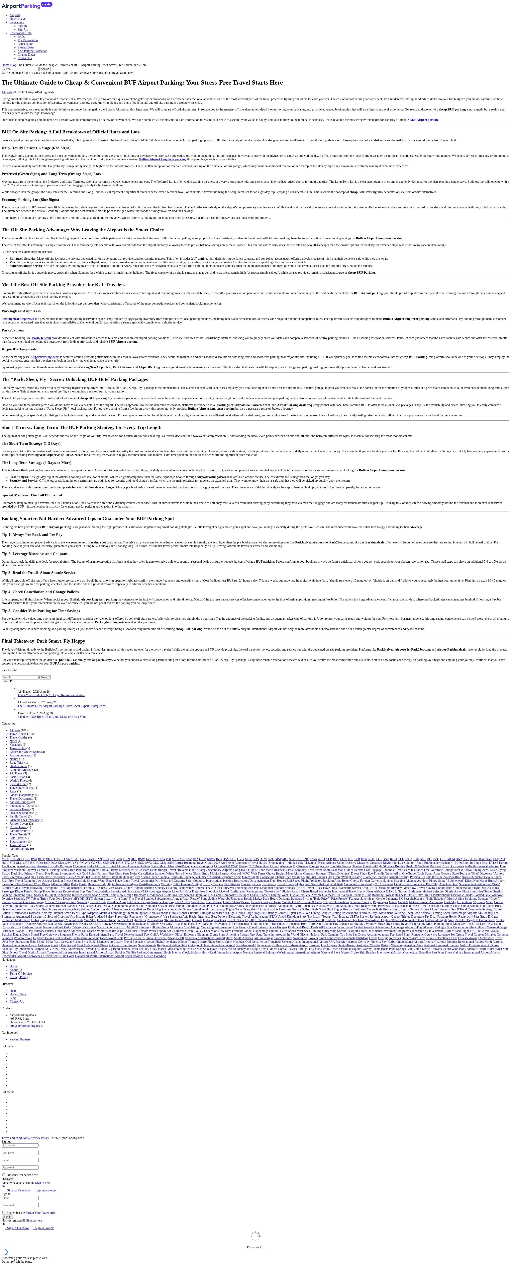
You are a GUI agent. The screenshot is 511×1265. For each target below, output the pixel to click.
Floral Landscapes (330, 938)
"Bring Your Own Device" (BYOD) (62, 898)
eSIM (170, 862)
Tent (141, 948)
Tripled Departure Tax (415, 916)
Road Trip (119, 927)
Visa (72, 916)
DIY (33, 877)
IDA (195, 859)
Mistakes (490, 934)
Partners (102, 873)
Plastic (83, 884)
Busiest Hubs (53, 931)
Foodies (469, 927)
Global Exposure (185, 934)
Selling (212, 898)
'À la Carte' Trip (124, 898)
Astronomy (436, 902)
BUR (119, 859)
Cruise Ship (358, 952)
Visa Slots (90, 920)
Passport (435, 866)
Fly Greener (300, 866)
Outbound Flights (436, 920)
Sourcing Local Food (406, 913)
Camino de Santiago (480, 909)
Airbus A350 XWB (226, 866)
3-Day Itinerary (34, 931)
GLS (163, 862)
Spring (354, 923)
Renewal (259, 952)
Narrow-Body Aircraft (412, 891)
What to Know (489, 945)
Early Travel (115, 934)
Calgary (77, 927)
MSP (278, 859)
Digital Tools (295, 913)
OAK (91, 859)
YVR (180, 938)
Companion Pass (421, 884)
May (12, 941)
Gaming (7, 895)
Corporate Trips (11, 927)
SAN (98, 859)
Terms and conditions (15, 1138)
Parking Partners (20, 1039)
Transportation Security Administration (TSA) (121, 891)
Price (288, 877)
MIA (155, 859)
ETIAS (493, 862)
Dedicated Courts (364, 909)
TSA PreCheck (479, 931)
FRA (332, 941)
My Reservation (28, 40)
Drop (336, 877)
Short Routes (232, 884)
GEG (68, 862)
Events (71, 905)
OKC (408, 859)
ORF (26, 862)
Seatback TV (22, 898)
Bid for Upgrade (133, 887)
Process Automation (280, 905)
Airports (15, 15)
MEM (451, 859)
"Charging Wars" (278, 895)
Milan (489, 902)
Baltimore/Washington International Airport (292, 952)
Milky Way (53, 941)
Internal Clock (181, 952)
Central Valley (194, 931)
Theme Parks (80, 934)
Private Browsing (32, 887)
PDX (416, 859)
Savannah (348, 938)
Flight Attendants (166, 941)
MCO (20, 859)
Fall (141, 905)
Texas (498, 938)
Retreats (262, 927)
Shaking (323, 884)
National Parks (61, 927)
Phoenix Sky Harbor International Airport (396, 941)
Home (5, 65)
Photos (69, 909)
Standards (142, 923)
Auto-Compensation (458, 887)
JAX (149, 859)
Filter (483, 905)
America (243, 923)
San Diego (359, 934)
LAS (298, 859)
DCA (54, 862)
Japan (316, 916)
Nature (14, 759)
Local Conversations (466, 905)
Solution (409, 862)
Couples (479, 934)
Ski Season (89, 931)
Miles (66, 884)
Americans (24, 866)
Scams (64, 870)
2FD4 (113, 862)
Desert (233, 923)
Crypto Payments (387, 898)
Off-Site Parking (136, 952)
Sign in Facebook (17, 1228)
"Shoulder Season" (156, 905)
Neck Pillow (429, 880)
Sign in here (42, 1182)
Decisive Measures (357, 862)
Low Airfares (44, 880)
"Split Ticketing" (436, 898)
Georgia (383, 938)
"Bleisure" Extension (487, 923)
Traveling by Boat (95, 948)
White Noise (174, 873)
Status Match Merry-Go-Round (170, 866)
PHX (49, 859)
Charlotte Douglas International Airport (459, 941)
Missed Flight (460, 931)
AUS (473, 859)
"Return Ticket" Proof (177, 920)
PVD (436, 859)
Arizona (428, 941)
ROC (371, 859)
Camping (333, 934)
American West (413, 945)
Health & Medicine (22, 812)
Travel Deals (275, 920)
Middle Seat (90, 895)
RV (147, 948)
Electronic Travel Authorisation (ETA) (252, 916)
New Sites (224, 931)
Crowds (197, 920)
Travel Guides (18, 737)
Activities (395, 938)
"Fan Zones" (214, 902)
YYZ (91, 862)
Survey (132, 945)
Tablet (35, 898)
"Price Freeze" (339, 898)
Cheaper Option (271, 902)
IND (219, 859)
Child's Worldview (162, 934)
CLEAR (495, 931)
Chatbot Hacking (100, 909)
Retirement (136, 916)
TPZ (127, 862)
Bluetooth (140, 895)
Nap (476, 880)
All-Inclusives (327, 927)
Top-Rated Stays (400, 934)
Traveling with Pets (22, 787)
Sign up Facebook (17, 1190)
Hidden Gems (18, 766)
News (13, 741)
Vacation (19, 870)
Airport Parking (19, 848)
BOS (256, 859)
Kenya (426, 948)
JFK (350, 859)
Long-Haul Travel (481, 891)
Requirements (40, 866)
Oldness (272, 948)
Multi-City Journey (139, 927)
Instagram (57, 909)
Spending (83, 902)
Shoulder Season (340, 866)
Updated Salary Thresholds (111, 916)
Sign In (22, 26)
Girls (170, 948)
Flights (299, 884)
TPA (162, 859)
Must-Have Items (149, 884)
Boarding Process (383, 895)
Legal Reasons (134, 956)
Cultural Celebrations (282, 931)
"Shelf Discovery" (482, 873)
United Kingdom (288, 916)
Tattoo (104, 938)
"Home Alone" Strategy (435, 909)
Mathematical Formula (80, 887)
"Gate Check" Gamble (155, 877)
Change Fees (120, 909)
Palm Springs (397, 948)
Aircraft (274, 866)
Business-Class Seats (108, 887)
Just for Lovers (19, 823)
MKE (5, 859)
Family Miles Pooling (430, 923)
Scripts (274, 909)
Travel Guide (204, 862)
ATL (182, 859)
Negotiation (81, 909)
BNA (459, 859)
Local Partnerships (454, 913)
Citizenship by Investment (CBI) (430, 931)
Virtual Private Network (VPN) (120, 870)
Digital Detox (21, 934)
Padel (202, 905)
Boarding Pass (428, 952)
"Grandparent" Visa (156, 916)
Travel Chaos (235, 920)
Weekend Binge (497, 927)
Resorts (348, 909)
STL (292, 859)
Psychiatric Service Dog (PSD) (357, 887)
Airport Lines (170, 891)
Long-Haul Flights (244, 870)
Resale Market (253, 898)
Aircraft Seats (50, 956)
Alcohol (224, 891)
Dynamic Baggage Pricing (295, 898)
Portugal (303, 948)
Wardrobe (224, 898)
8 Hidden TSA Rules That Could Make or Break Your (52, 716)
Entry (483, 916)
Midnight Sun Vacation (449, 927)
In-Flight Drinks (234, 913)
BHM (41, 859)
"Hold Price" (321, 898)
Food (466, 862)
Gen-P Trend (459, 909)
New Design (125, 895)
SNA (69, 859)
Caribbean (8, 931)
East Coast (315, 948)
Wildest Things (187, 941)
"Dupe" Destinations (336, 902)
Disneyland (244, 948)
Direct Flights (250, 877)
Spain (154, 902)
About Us (16, 970)
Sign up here (34, 1220)
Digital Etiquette (300, 895)
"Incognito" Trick (54, 887)
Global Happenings (22, 795)
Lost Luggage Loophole (379, 870)
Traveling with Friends (188, 948)
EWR (313, 859)
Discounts (383, 887)
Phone (131, 923)
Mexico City (105, 927)
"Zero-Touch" (302, 905)
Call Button (414, 948)
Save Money (342, 952)
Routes (281, 880)
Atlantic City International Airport (23, 948)
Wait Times (258, 873)
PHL (13, 859)
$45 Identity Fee (488, 913)
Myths (16, 887)
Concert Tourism (55, 905)
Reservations (155, 920)
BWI (34, 859)
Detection (8, 909)
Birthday (396, 887)
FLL (27, 859)
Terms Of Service (21, 973)
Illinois (166, 952)
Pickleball (213, 905)
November (131, 905)
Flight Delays (480, 887)
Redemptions (254, 891)
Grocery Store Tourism (455, 873)
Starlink (498, 891)
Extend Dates (26, 47)
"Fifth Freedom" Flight (187, 884)
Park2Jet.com (41, 338)
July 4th (250, 920)
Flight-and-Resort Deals (303, 927)
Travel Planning (25, 880)
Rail (289, 880)
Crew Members (235, 941)
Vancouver (89, 927)
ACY (48, 948)
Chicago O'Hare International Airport (211, 945)
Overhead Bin (331, 895)
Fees (191, 923)
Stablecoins (417, 898)
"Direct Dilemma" (338, 873)
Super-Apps (432, 873)
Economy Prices (251, 884)
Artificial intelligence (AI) (250, 905)
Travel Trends (18, 834)
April (451, 920)
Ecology (314, 866)
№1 (157, 880)
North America (72, 931)
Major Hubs (487, 880)
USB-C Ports (258, 895)
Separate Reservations (65, 891)
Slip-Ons (85, 891)
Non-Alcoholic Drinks (163, 913)
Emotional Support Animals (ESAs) (282, 887)
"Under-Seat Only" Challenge (168, 923)
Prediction (168, 909)
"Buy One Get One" (445, 884)
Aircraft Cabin (107, 895)
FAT (76, 859)
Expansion (210, 931)
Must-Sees (303, 931)
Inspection (405, 905)
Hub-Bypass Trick (214, 920)
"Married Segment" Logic (224, 877)
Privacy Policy (19, 977)
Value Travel (345, 927)
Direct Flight (359, 873)
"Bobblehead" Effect (459, 880)
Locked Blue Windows (488, 895)
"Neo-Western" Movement (211, 923)
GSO (386, 859)
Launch (454, 945)
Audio (167, 895)
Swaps (172, 938)
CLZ (156, 862)
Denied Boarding (155, 956)
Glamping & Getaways (24, 820)
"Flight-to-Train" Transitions (267, 923)
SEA (61, 862)
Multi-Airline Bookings (462, 898)
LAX (83, 859)
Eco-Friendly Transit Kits (34, 873)
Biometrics (8, 916)
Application (9, 866)
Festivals (237, 931)
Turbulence (269, 884)
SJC (112, 859)
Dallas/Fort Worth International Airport (99, 956)
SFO (106, 859)
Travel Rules (18, 748)
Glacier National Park (313, 934)
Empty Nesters (409, 909)
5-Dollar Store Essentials (106, 877)
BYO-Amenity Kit (78, 877)
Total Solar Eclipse (139, 902)
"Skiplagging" (276, 862)
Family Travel (18, 816)
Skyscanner (264, 945)
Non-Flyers (445, 952)
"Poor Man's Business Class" (275, 870)
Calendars (318, 905)
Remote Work (147, 931)
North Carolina (493, 941)
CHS (443, 859)
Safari (447, 948)
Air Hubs (185, 891)
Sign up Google (45, 1190)
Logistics (175, 902)
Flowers (313, 938)
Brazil (229, 938)
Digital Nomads (117, 884)
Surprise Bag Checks (50, 923)
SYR (357, 859)
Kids (379, 909)
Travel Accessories (142, 880)
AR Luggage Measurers (111, 923)
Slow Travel (417, 887)
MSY (248, 859)
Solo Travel (17, 838)
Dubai (35, 920)
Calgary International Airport (471, 952)
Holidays (261, 920)
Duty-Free (198, 891)
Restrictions (241, 880)
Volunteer (201, 877)
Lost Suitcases (63, 938)
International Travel (22, 805)
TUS (56, 859)
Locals (373, 938)
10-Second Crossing (56, 916)
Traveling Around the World (281, 934)
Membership (105, 941)
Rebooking (154, 909)
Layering (171, 887)
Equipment (191, 905)
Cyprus (244, 934)
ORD (202, 859)
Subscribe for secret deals (22, 1175)
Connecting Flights (272, 877)
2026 (217, 862)
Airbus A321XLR (385, 891)
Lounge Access (453, 870)
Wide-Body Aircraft (464, 948)
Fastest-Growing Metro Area (476, 938)
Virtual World (200, 909)
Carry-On (176, 877)
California (178, 931)
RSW (141, 859)
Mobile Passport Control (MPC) (230, 873)
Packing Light (301, 877)
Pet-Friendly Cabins (273, 913)
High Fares (393, 923)
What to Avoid (23, 938)
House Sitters (391, 909)
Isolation (160, 873)
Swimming (300, 938)
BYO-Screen (94, 898)
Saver (363, 898)
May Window (368, 923)
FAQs (21, 36)
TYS (466, 859)
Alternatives (413, 880)
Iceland (163, 902)
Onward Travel (106, 920)
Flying (477, 870)
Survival (228, 887)
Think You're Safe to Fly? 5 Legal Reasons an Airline (51, 695)
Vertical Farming (431, 913)
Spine (441, 880)
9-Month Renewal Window (482, 866)
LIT (62, 859)
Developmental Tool (137, 934)
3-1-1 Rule (336, 884)
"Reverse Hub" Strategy (192, 870)
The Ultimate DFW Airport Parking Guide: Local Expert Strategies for (62, 706)
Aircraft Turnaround (49, 952)
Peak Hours (270, 898)
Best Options (219, 916)
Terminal (314, 945)
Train (273, 880)
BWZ (148, 862)
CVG (240, 859)
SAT (12, 862)
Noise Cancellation (142, 873)
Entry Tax (306, 916)
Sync (328, 905)
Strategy (160, 887)
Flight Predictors (311, 880)
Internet (77, 895)
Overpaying (36, 902)
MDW (211, 859)
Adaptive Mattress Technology (106, 913)
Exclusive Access (143, 941)
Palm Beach (330, 948)
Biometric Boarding (375, 877)
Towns (393, 902)
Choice (270, 873)
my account (17, 22)
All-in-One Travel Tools (409, 873)
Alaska (409, 927)
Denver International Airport (19, 945)
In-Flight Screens (183, 895)
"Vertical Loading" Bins (356, 895)
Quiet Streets (183, 909)
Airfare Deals (148, 870)
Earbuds (447, 905)
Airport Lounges (20, 802)
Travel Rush (408, 923)
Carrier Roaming (185, 862)
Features (354, 898)
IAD (47, 862)
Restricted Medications (16, 920)
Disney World (227, 948)
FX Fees (404, 898)
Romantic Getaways (424, 934)
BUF (336, 859)
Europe (503, 862)
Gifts (406, 887)
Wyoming (397, 945)
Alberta (495, 952)
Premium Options (137, 913)
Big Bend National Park (123, 948)
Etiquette (65, 934)
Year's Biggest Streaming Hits (219, 927)
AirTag (324, 866)
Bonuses (321, 873)
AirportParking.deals (44, 357)
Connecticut (410, 952)
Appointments (74, 920)
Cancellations (137, 909)
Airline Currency (304, 873)
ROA (39, 862)
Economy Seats (304, 870)
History (385, 945)
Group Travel (42, 891)
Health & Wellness (417, 866)
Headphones (155, 895)
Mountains (176, 927)
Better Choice (350, 880)
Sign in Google (43, 1228)
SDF (233, 859)
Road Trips (17, 762)
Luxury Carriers (213, 884)
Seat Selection (435, 891)
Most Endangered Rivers (92, 945)
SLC (19, 862)
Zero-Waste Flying (494, 870)
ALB (329, 859)
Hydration (201, 895)
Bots (498, 905)
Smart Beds (71, 913)
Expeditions (464, 902)
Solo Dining (312, 913)
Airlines (331, 862)
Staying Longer (435, 887)
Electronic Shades (462, 895)
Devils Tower (346, 945)
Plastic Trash (10, 873)
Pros (263, 948)
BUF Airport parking (424, 119)
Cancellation (25, 43)
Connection (242, 862)
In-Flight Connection (58, 895)
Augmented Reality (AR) (80, 923)
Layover (31, 870)
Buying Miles (284, 873)
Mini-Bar (218, 913)
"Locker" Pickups (56, 902)
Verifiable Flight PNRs (131, 920)
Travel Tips (330, 887)
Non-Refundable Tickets (477, 877)
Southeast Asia (179, 916)
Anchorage (397, 927)
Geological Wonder (368, 945)
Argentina (232, 934)
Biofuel (6, 887)
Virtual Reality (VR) (364, 905)
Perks (74, 884)
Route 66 (330, 920)
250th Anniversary (296, 920)
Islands (19, 931)
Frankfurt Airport (346, 941)
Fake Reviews (24, 909)
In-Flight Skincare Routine (388, 866)
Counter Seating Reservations (339, 913)
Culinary (480, 927)
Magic (256, 948)
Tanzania (437, 948)
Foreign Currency (371, 880)
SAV (189, 859)
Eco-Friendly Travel (380, 873)
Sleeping (399, 880)
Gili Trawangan (263, 938)
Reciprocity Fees (468, 916)
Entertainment (18, 841)
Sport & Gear (18, 784)
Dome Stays (218, 934)
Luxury (108, 898)
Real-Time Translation (427, 905)
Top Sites (346, 934)
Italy (32, 905)
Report (71, 945)
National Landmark (436, 945)
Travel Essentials (156, 938)
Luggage (189, 877)
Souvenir (93, 938)
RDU (393, 859)
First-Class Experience (51, 877)
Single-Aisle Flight (457, 891)
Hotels (394, 905)
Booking (328, 880)
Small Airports (147, 945)
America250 (316, 920)
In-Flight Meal (479, 862)
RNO (305, 859)
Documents (457, 866)
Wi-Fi (29, 895)
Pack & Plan (17, 777)
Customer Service (290, 909)
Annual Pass (180, 898)
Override (7, 898)
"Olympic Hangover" (15, 905)
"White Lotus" (291, 902)
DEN (126, 859)
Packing (228, 880)
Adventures (382, 927)
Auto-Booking (341, 905)
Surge (381, 923)
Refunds (375, 916)
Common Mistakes (21, 769)
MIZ (121, 862)
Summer (57, 913)
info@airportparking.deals (26, 1025)
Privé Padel (89, 941)
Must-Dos (362, 938)
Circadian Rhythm (381, 862)
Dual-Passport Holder (444, 916)
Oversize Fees (92, 905)
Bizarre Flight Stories (210, 941)
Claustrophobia (440, 895)
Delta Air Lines (97, 866)
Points (448, 923)
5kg (330, 877)
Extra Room (323, 870)
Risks (321, 862)
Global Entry (201, 873)
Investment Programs (396, 931)
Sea (453, 934)
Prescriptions (214, 880)
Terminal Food (20, 877)
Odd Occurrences (256, 941)
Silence (187, 873)
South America (243, 938)
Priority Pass (58, 945)
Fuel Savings (318, 877)
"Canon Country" (361, 902)
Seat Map (337, 870)
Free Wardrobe (433, 870)
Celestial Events (71, 941)
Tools (490, 905)
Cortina (498, 902)
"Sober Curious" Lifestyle (194, 913)
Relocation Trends (445, 938)
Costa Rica (131, 931)
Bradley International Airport (384, 952)
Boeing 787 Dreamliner (254, 866)
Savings (388, 880)
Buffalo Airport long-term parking (162, 159)
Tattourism (80, 938)
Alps (120, 931)
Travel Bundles (144, 898)
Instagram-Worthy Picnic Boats (368, 948)
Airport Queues (391, 916)
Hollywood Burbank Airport (290, 945)
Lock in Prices (62, 880)
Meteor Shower (419, 902)
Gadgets (132, 884)
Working (166, 884)
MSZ (140, 862)
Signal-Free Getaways (45, 934)
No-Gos (140, 938)
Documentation (259, 880)
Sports (40, 905)
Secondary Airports (220, 870)
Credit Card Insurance (409, 870)
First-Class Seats (118, 873)
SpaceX (39, 895)
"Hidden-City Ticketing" (301, 862)
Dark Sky (450, 902)
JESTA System (359, 916)
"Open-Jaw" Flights (377, 920)
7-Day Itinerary (424, 927)
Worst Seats (115, 938)
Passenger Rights (12, 891)
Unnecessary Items (413, 938)
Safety (341, 862)
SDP (106, 862)
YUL (99, 862)
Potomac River (118, 945)
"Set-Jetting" (192, 927)
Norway (46, 913)
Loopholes (227, 905)
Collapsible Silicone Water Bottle (93, 880)
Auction (149, 887)
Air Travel (16, 773)
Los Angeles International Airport (83, 952)
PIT (429, 859)
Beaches (7, 934)
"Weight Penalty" (351, 877)
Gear (79, 905)
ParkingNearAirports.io (18, 318)
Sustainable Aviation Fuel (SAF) (479, 884)
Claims (494, 887)
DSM (226, 859)
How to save (18, 18)
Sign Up (23, 29)
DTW (263, 859)
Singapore (46, 920)
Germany (364, 941)
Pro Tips (129, 938)
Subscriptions (163, 898)
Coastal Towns (287, 948)
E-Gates (493, 916)
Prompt (264, 909)
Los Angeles (329, 945)
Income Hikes (84, 916)
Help (13, 990)
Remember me (15, 1212)
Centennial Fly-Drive (350, 920)
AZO (271, 859)
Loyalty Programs (61, 866)
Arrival (467, 870)
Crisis (445, 866)
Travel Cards (98, 902)
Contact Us (25, 58)
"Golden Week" (246, 945)
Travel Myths (18, 845)
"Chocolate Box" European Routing (309, 923)
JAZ (134, 862)
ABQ (321, 859)
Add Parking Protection (32, 51)
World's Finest (19, 780)
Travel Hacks (18, 734)
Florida (343, 948)
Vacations (16, 744)
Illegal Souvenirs (320, 891)
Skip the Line (434, 877)
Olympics (479, 902)
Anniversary (75, 948)
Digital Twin (234, 909)
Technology (217, 909)
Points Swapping (61, 873)
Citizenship (329, 931)
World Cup (198, 902)
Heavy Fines (365, 891)
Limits (72, 902)
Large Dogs (253, 913)
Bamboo (93, 884)
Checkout (22, 902)
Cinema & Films (311, 902)
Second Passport (347, 931)
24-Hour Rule (452, 877)
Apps (13, 791)
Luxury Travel (123, 941)
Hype (82, 913)
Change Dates (26, 54)
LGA (343, 859)
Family (28, 891)
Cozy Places (158, 948)
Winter (101, 931)
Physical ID (417, 877)
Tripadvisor (164, 931)
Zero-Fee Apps (116, 902)
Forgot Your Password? (40, 1212)
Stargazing (22, 941)
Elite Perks (79, 866)
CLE (401, 859)
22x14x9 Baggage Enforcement (475, 920)
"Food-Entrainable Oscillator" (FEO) (438, 862)
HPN (364, 859)
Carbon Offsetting (48, 870)
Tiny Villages (341, 923)
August (185, 902)
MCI (285, 859)
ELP (495, 859)
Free (137, 877)
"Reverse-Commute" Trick (407, 920)
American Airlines (138, 866)
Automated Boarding (29, 916)
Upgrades (237, 898)
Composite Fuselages (235, 895)
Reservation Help (21, 33)
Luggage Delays (43, 938)
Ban (407, 884)
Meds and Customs (173, 880)
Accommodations (21, 755)
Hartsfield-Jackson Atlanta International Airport (298, 941)
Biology (196, 952)
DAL (488, 859)
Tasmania (35, 913)
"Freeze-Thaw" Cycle (209, 887)
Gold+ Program (470, 945)
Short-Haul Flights (330, 909)
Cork (102, 884)
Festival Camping (113, 905)
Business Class (404, 895)
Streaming (19, 895)
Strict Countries (195, 880)
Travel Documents (21, 798)
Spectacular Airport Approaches (22, 956)
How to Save (18, 994)
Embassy (59, 920)
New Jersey (59, 948)
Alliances (56, 884)
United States (231, 902)
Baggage (128, 877)
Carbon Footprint (202, 866)
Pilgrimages (380, 902)
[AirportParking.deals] (27, 8)
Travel (367, 866)
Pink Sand (256, 934)
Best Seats (311, 884)
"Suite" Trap (422, 895)
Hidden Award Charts (295, 891)
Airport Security (20, 830)
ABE (423, 859)
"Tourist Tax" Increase (335, 916)
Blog (13, 65)
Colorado (44, 945)
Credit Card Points (85, 873)
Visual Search (42, 909)
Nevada (248, 952)
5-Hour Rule (310, 909)
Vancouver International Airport (205, 938)
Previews (384, 905)
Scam (371, 898)
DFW (481, 859)
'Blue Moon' (37, 941)
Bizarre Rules (485, 948)
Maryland (327, 952)
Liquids (399, 884)
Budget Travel (167, 870)
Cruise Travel (18, 827)
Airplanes (286, 866)
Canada (255, 902)
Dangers (483, 898)
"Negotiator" (251, 909)
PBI (168, 859)
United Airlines (117, 866)
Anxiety (316, 895)
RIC (33, 862)
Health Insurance (199, 916)
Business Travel (20, 809)
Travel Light (122, 880)
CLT (379, 859)
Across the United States (25, 751)
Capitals (403, 902)
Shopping (212, 891)
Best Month (176, 905)
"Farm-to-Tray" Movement (376, 913)
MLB (175, 859)
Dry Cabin (215, 895)
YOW (84, 862)
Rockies (111, 931)
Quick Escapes (277, 927)
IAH (502, 859)
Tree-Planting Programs (84, 870)
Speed (296, 880)
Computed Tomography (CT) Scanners (368, 884)
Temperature (186, 887)
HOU (5, 862)
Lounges (155, 891)
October (357, 866)
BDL (134, 859)
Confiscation (238, 891)
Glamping (203, 934)
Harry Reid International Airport (222, 952)
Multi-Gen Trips (463, 923)
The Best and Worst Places (33, 884)
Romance (444, 934)
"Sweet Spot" (272, 891)
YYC (75, 862)
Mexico (245, 902)
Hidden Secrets (353, 870)
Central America (364, 927)
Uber (5, 941)
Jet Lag (398, 862)
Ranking (316, 931)
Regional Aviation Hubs (172, 945)
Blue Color (67, 956)
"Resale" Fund (198, 898)
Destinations (20, 913)
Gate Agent (154, 952)
